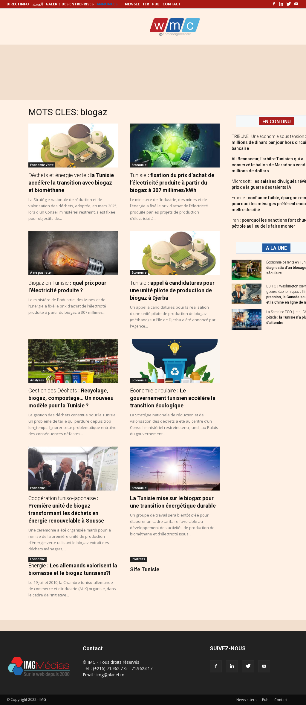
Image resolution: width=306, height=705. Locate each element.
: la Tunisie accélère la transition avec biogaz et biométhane (71, 182)
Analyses (37, 380)
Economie (139, 165)
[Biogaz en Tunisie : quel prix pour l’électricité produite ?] (73, 253)
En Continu (276, 121)
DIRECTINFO (18, 4)
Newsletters (246, 699)
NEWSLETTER (137, 4)
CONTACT (171, 4)
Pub (265, 699)
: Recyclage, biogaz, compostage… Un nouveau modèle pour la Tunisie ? (71, 398)
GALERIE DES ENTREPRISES (70, 4)
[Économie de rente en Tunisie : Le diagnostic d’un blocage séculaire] (246, 270)
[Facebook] (273, 4)
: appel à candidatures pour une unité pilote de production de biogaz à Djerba (172, 290)
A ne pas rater (41, 272)
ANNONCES (107, 4)
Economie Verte (41, 165)
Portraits (138, 559)
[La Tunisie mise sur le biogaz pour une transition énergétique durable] (175, 469)
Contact (280, 699)
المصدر (37, 4)
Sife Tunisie (144, 569)
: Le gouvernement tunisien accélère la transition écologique (172, 398)
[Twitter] (288, 4)
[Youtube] (296, 4)
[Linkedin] (281, 4)
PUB (156, 4)
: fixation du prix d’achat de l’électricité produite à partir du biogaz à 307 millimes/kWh (172, 182)
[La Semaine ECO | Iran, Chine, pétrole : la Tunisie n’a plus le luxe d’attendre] (246, 319)
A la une (276, 248)
